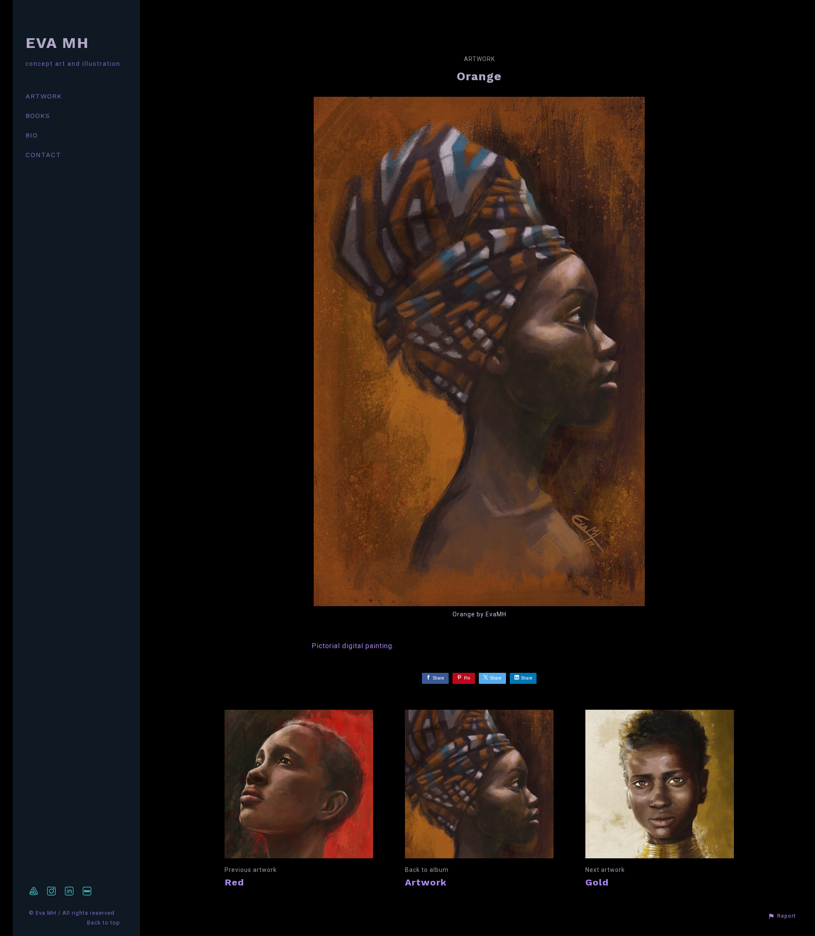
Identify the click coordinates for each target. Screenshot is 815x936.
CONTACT (43, 155)
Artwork (479, 59)
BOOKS (37, 116)
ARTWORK (43, 96)
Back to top (104, 922)
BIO (31, 135)
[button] (781, 916)
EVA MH (57, 43)
